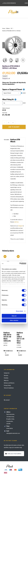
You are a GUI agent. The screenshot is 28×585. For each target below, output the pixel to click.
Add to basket (14, 127)
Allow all (14, 316)
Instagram (20, 226)
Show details (19, 311)
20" (9, 78)
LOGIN (26, 3)
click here (16, 222)
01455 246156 (9, 428)
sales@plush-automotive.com (13, 433)
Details (10, 351)
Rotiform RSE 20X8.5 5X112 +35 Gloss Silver (20, 338)
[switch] (24, 295)
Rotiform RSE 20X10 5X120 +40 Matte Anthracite (7, 337)
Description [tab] (6, 139)
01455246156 (13, 3)
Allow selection (14, 320)
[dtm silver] (14, 45)
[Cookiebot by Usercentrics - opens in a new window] (19, 264)
